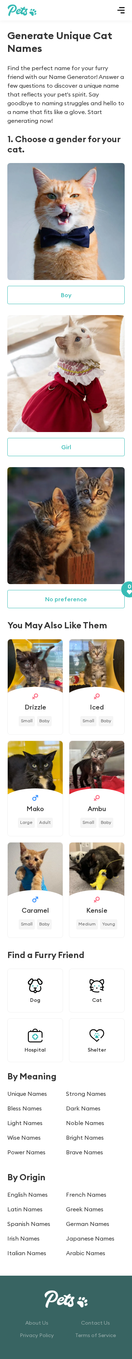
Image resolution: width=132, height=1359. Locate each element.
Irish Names (23, 1238)
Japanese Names (90, 1238)
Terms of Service (95, 1335)
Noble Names (85, 1123)
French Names (86, 1194)
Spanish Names (28, 1223)
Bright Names (85, 1137)
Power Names (26, 1152)
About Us (36, 1323)
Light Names (25, 1123)
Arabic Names (85, 1253)
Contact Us (95, 1323)
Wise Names (24, 1137)
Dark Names (83, 1108)
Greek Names (84, 1209)
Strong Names (86, 1093)
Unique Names (27, 1093)
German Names (87, 1223)
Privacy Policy (37, 1335)
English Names (27, 1194)
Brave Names (84, 1152)
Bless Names (24, 1108)
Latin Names (25, 1209)
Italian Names (26, 1253)
